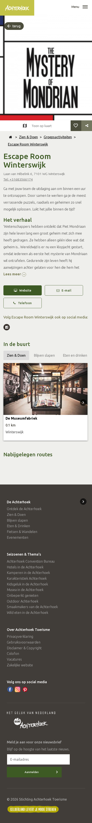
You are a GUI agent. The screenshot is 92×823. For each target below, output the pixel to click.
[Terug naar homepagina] (10, 137)
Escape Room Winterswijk (28, 144)
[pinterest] (25, 689)
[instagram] (17, 689)
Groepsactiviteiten (58, 137)
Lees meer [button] (12, 274)
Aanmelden (32, 771)
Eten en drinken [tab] (75, 355)
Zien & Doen (28, 137)
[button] (85, 7)
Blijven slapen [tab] (44, 355)
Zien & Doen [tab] (16, 355)
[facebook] (10, 689)
